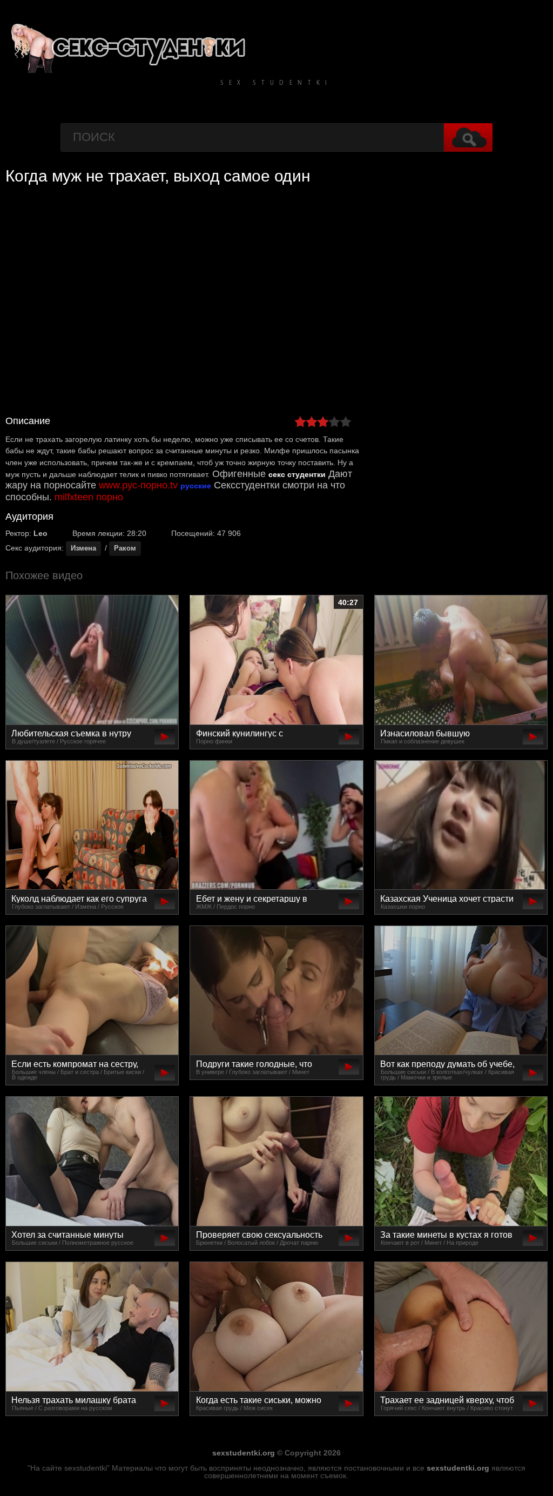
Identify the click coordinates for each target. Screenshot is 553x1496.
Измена (83, 548)
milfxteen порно (89, 497)
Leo (40, 533)
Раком (125, 548)
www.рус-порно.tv (138, 485)
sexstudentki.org (243, 1452)
